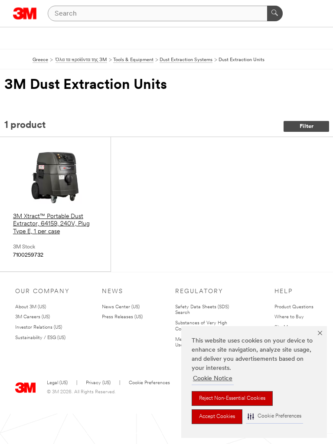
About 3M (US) (30, 307)
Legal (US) (57, 383)
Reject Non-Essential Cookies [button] (232, 398)
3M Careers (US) (32, 317)
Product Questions (293, 307)
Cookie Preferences (149, 383)
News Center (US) (121, 307)
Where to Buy (289, 317)
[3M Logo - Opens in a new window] (25, 13)
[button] (274, 416)
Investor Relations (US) (38, 327)
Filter (306, 126)
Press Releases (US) (122, 317)
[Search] (275, 13)
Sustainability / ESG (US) (40, 338)
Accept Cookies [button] (217, 416)
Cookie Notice (212, 378)
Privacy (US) (98, 383)
